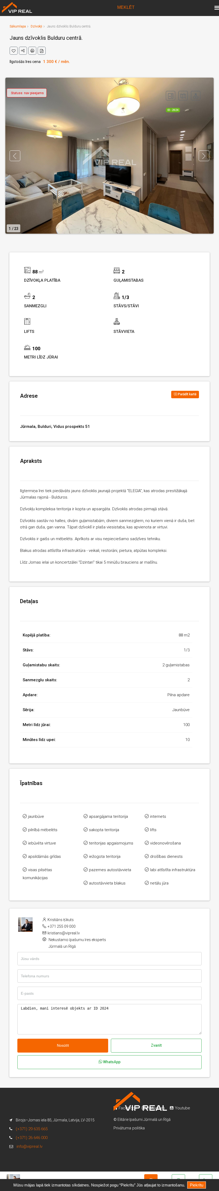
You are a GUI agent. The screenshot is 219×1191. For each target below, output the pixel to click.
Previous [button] (15, 155)
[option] (109, 156)
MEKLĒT (126, 7)
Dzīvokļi (36, 26)
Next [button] (204, 155)
